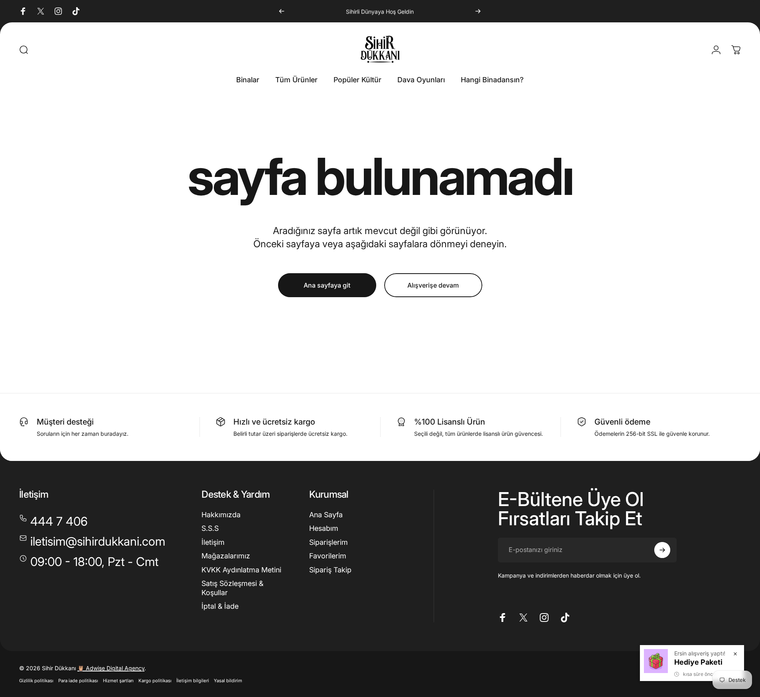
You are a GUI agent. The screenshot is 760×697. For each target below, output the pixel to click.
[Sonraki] (478, 11)
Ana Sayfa (326, 514)
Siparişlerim (328, 542)
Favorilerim (327, 556)
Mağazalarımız (225, 556)
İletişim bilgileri (192, 680)
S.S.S (210, 528)
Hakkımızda (221, 514)
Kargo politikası (155, 680)
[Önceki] (281, 11)
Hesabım (323, 528)
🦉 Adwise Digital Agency (110, 668)
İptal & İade (220, 606)
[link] (88, 562)
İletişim (213, 542)
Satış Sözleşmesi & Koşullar (232, 588)
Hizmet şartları (118, 680)
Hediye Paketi (698, 662)
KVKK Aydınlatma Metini (241, 570)
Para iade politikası (78, 680)
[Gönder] (662, 550)
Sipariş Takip (330, 570)
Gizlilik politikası (36, 680)
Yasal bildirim (228, 680)
